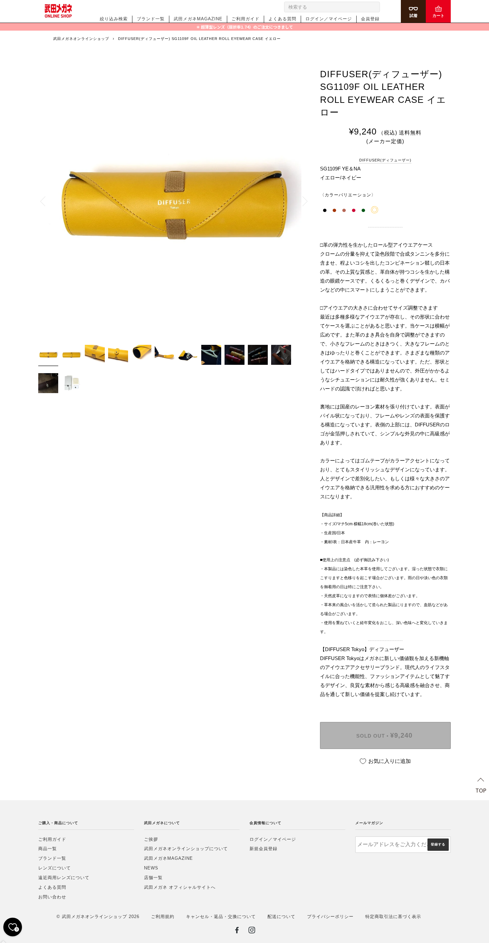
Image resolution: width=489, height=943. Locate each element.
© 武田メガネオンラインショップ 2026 (98, 916)
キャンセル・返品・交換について (221, 916)
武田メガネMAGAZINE (198, 18)
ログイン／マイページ (328, 18)
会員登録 (370, 18)
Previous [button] (46, 201)
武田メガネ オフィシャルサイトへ (180, 887)
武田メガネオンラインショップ (81, 39)
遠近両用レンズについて (63, 877)
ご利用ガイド (245, 18)
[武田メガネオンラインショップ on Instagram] (251, 931)
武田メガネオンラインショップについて (186, 848)
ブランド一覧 (151, 18)
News (151, 867)
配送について (281, 916)
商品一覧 (47, 848)
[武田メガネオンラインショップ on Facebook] (237, 931)
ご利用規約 (162, 916)
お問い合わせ (52, 896)
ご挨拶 (151, 839)
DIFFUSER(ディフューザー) (385, 160)
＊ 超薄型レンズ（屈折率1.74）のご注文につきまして (244, 27)
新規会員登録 (263, 848)
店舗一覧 (153, 877)
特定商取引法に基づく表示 (393, 916)
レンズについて (54, 867)
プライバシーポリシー (330, 916)
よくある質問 (282, 18)
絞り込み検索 (114, 18)
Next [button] (301, 201)
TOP (480, 790)
